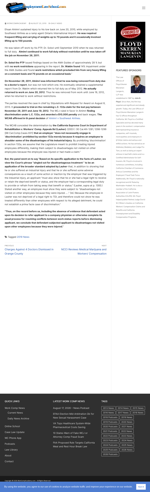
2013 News (108, 408)
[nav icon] (143, 8)
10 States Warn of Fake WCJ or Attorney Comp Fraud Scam (70, 435)
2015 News (138, 408)
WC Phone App (13, 437)
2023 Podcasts (110, 440)
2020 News (126, 422)
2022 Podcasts (110, 436)
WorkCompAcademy (17, 23)
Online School (12, 426)
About (8, 455)
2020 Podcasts (110, 426)
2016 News (108, 412)
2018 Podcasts (110, 417)
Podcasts (10, 443)
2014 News (123, 408)
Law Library (11, 449)
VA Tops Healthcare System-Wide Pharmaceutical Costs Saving (71, 425)
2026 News (126, 449)
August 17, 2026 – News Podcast (71, 408)
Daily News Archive (18, 418)
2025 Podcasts (110, 449)
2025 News (126, 445)
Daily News (56, 23)
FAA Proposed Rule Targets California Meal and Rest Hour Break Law (74, 444)
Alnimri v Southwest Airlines (64, 118)
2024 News (126, 440)
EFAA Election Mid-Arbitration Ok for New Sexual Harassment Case (73, 415)
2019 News (23, 236)
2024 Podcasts (110, 445)
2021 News (126, 426)
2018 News (137, 412)
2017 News (123, 412)
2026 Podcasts (110, 454)
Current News (15, 412)
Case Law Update (14, 432)
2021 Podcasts (110, 431)
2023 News (126, 436)
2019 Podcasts (110, 422)
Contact (9, 461)
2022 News (126, 431)
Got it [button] (141, 487)
